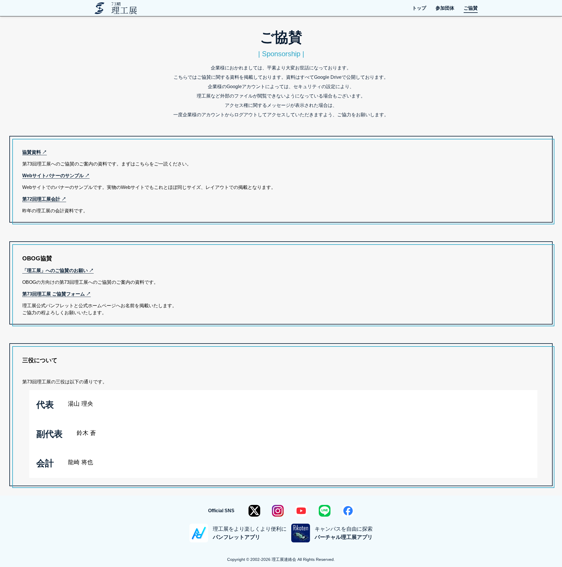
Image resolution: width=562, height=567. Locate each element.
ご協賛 (471, 8)
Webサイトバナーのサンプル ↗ (56, 175)
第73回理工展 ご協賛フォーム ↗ (56, 293)
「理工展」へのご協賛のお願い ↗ (58, 270)
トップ (419, 8)
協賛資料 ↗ (34, 152)
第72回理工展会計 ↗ (44, 199)
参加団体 (445, 8)
